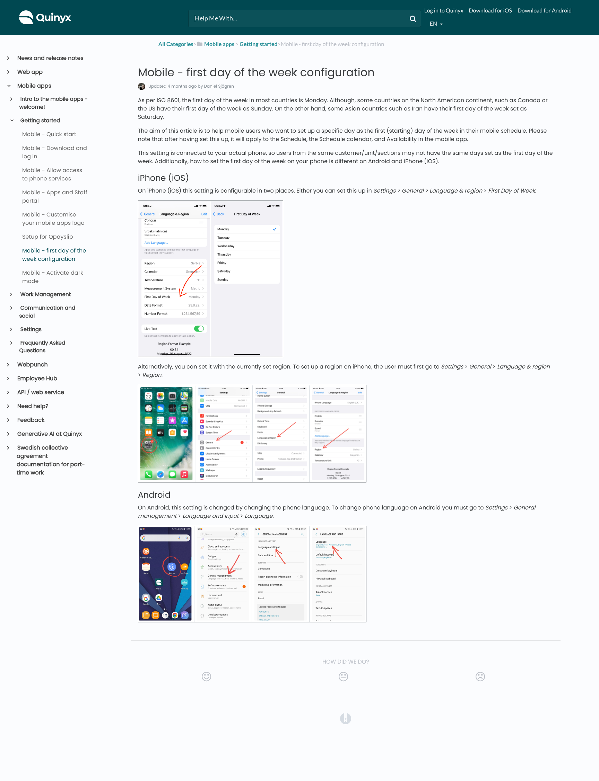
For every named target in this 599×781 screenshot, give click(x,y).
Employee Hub (37, 378)
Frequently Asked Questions (42, 347)
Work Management (45, 294)
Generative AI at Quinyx (49, 434)
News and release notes (50, 58)
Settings (30, 329)
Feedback (30, 420)
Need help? (33, 406)
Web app (30, 72)
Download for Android (545, 10)
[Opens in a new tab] (345, 718)
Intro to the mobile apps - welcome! (53, 103)
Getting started (39, 120)
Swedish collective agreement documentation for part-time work (51, 460)
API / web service (40, 392)
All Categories (175, 44)
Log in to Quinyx (443, 10)
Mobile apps (34, 86)
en (434, 23)
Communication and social (47, 312)
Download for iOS (490, 10)
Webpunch (32, 365)
